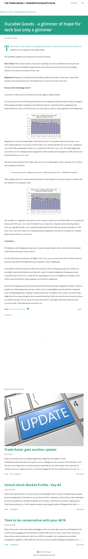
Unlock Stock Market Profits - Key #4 (32, 485)
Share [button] (79, 309)
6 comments (14, 509)
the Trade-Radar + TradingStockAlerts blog (29, 3)
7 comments (14, 545)
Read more (80, 474)
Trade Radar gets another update (30, 449)
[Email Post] (28, 309)
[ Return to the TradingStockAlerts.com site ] (18, 12)
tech (23, 309)
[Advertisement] (44, 373)
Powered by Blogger (45, 552)
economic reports (15, 309)
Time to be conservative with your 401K (35, 520)
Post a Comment (15, 474)
